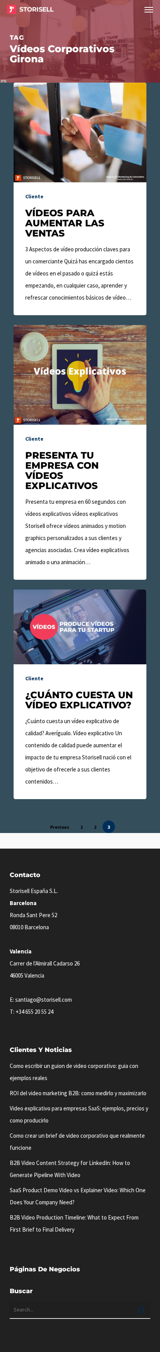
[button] (148, 9)
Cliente (34, 196)
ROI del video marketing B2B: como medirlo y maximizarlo (78, 1093)
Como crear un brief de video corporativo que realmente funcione (77, 1141)
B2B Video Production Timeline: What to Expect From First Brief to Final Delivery (74, 1223)
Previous (59, 827)
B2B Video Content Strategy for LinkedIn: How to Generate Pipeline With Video (70, 1169)
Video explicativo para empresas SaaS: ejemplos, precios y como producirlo (79, 1114)
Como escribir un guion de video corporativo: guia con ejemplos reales (74, 1072)
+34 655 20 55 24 (34, 1011)
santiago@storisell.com (43, 999)
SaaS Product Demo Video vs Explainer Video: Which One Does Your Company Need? (78, 1196)
